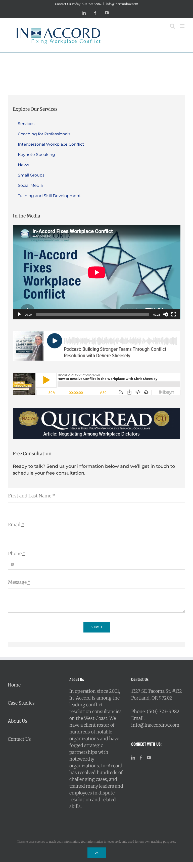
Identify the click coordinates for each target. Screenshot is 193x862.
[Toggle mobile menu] (182, 26)
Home (14, 685)
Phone (16, 553)
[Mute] (165, 314)
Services (26, 123)
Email (16, 525)
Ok (97, 852)
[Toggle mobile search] (172, 26)
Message (19, 582)
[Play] (19, 314)
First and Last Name (31, 496)
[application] (96, 272)
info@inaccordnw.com (122, 4)
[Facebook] (141, 758)
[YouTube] (149, 758)
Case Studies (21, 703)
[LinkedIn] (133, 758)
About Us (17, 721)
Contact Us (19, 739)
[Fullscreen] (173, 314)
